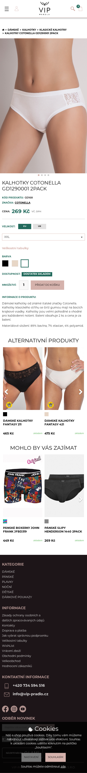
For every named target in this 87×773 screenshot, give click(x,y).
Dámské (13, 30)
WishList (8, 646)
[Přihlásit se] (16, 9)
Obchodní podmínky (16, 656)
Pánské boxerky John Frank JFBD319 (21, 530)
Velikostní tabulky (15, 248)
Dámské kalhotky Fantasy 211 (18, 422)
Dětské (8, 592)
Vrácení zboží (11, 651)
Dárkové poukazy (17, 597)
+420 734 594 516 (29, 686)
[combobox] (43, 237)
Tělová (15, 263)
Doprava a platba (14, 630)
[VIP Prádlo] (44, 8)
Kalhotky (29, 30)
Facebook (5, 709)
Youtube (22, 709)
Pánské (8, 577)
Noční (7, 587)
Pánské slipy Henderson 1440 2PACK (63, 530)
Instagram (14, 709)
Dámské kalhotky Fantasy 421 (59, 422)
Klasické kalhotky (53, 30)
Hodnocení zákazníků (17, 666)
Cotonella (22, 203)
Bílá (24, 263)
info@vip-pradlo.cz (30, 694)
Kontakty (8, 625)
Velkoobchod (11, 661)
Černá (5, 263)
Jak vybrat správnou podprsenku (25, 635)
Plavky (7, 582)
